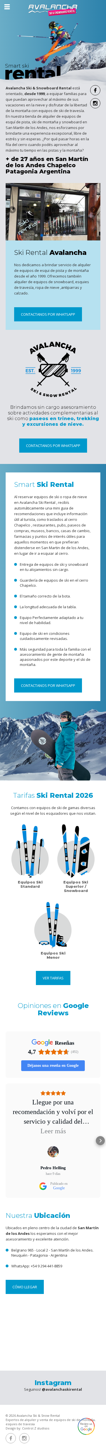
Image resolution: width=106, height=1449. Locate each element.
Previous (12, 210)
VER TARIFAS (53, 978)
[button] (5, 1140)
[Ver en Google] (53, 1151)
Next (93, 210)
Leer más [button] (53, 1131)
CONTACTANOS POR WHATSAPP (48, 314)
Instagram (95, 103)
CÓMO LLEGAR (24, 1286)
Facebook (95, 90)
